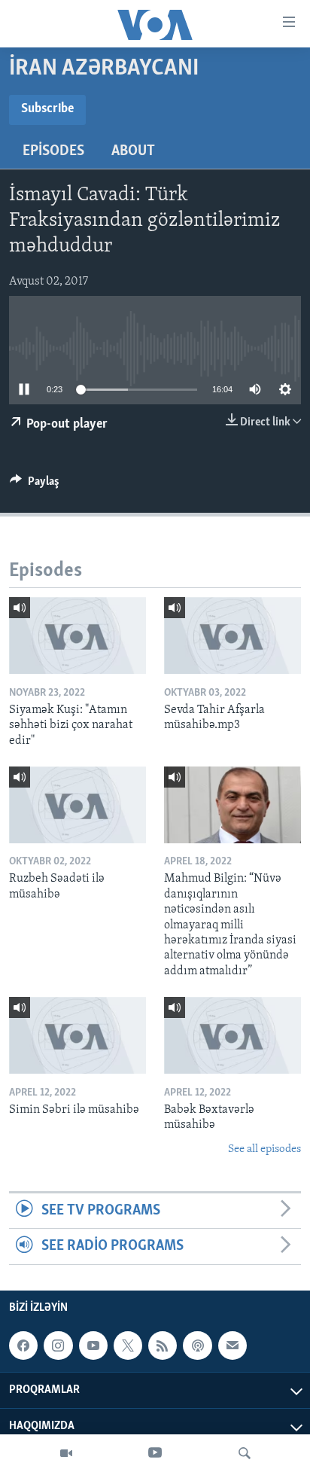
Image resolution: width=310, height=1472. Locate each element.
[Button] (34, 485)
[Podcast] (197, 1345)
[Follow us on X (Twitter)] (128, 1345)
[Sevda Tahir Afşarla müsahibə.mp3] (232, 635)
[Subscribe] (232, 1345)
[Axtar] (244, 1453)
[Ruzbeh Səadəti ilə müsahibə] (77, 804)
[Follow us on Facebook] (23, 1345)
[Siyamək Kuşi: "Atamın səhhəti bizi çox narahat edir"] (77, 635)
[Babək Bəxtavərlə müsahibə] (232, 1035)
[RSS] (162, 1345)
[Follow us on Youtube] (93, 1345)
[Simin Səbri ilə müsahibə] (77, 1035)
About (133, 151)
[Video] (66, 1453)
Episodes (53, 151)
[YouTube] (155, 1453)
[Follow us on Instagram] (58, 1345)
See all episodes (264, 1149)
